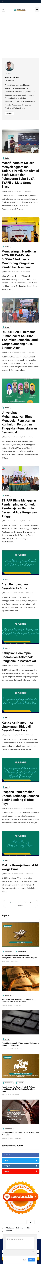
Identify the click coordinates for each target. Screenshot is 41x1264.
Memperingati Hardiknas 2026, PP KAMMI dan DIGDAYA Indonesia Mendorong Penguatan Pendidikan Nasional (19, 259)
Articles (9, 113)
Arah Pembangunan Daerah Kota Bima (16, 586)
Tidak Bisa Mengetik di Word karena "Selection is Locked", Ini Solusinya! (20, 1044)
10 (25, 902)
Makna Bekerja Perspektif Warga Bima (20, 867)
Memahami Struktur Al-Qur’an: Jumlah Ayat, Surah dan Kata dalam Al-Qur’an (18, 1000)
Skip (24, 1260)
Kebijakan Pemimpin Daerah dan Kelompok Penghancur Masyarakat (19, 657)
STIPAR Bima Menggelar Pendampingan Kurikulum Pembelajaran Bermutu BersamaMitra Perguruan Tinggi (20, 508)
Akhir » (20, 906)
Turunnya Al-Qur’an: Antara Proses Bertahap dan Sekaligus (20, 1134)
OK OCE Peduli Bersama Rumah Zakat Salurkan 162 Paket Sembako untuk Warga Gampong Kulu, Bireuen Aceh (20, 340)
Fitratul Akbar (12, 77)
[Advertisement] (20, 36)
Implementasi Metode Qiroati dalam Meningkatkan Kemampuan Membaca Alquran (19, 956)
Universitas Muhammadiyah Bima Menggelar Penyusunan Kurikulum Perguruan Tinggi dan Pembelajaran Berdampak (19, 422)
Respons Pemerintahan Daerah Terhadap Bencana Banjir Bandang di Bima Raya (20, 798)
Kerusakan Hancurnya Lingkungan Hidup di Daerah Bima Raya (17, 726)
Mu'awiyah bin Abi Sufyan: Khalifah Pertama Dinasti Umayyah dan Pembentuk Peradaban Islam (18, 1089)
